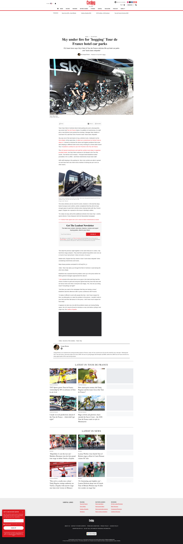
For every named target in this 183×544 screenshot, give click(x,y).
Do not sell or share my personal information (97, 528)
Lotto (60, 279)
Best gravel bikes (100, 506)
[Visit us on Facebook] (132, 2)
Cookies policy (114, 526)
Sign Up (13, 528)
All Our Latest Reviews (117, 504)
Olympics (82, 511)
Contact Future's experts (78, 526)
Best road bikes (99, 504)
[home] (58, 8)
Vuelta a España (72, 309)
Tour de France (94, 36)
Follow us (91, 123)
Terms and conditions (93, 526)
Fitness (93, 8)
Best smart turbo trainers (102, 509)
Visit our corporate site (110, 539)
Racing (68, 8)
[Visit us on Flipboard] (136, 2)
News (61, 8)
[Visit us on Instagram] (128, 2)
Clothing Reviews (115, 511)
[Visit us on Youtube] (134, 2)
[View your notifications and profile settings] (55, 3)
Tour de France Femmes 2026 (121, 13)
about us (67, 526)
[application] (80, 324)
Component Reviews (116, 509)
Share (62, 123)
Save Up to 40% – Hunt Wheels (69, 13)
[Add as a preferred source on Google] (91, 533)
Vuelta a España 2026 (86, 13)
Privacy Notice (63, 239)
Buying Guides (84, 8)
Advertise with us (78, 528)
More (122, 8)
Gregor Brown (86, 54)
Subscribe (130, 4)
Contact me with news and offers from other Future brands (14, 524)
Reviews (75, 8)
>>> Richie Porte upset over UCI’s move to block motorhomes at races (79, 219)
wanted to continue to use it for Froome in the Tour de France (80, 146)
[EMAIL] (62, 348)
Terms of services (77, 238)
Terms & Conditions (12, 534)
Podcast (115, 8)
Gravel (100, 8)
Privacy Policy (18, 533)
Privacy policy (105, 526)
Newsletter (99, 123)
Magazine (107, 8)
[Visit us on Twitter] (130, 2)
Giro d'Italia (62, 140)
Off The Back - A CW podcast (102, 13)
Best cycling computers (101, 511)
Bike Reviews (114, 506)
